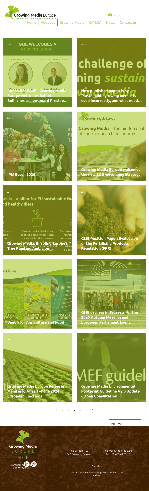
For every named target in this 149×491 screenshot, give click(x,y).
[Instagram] (34, 464)
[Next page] (92, 410)
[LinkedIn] (27, 464)
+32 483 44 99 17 (120, 454)
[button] (48, 22)
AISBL (23, 457)
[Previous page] (56, 410)
